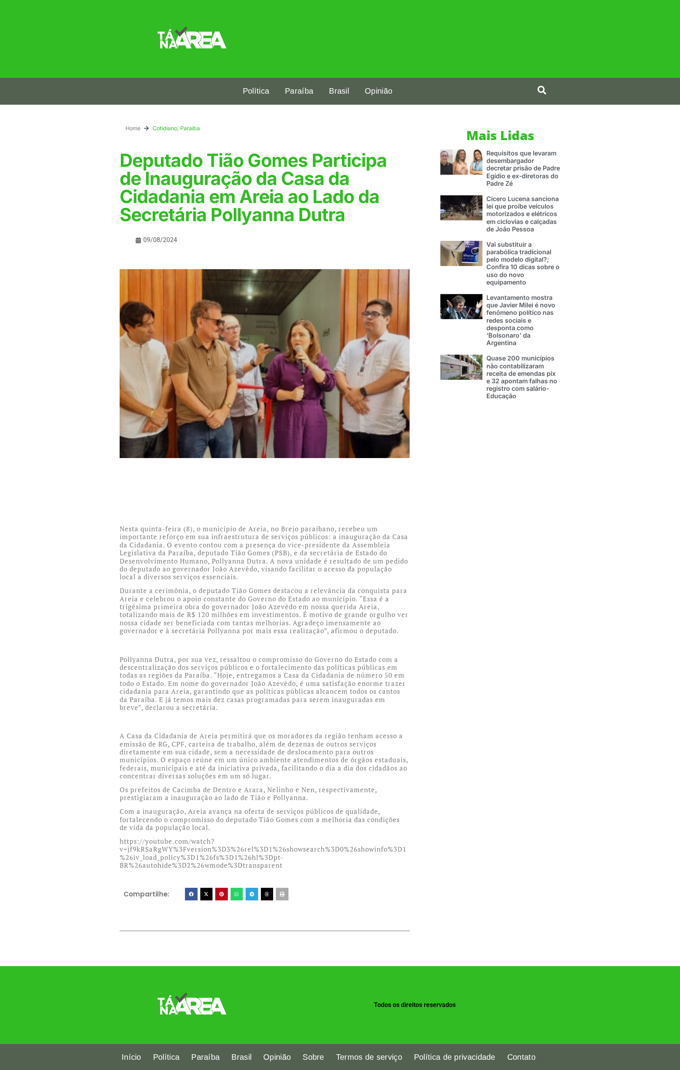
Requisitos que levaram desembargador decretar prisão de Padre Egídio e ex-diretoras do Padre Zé (523, 168)
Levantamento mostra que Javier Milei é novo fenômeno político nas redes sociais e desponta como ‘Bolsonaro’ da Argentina (520, 320)
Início (131, 1057)
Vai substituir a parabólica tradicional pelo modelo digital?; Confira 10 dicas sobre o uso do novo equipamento (523, 263)
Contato (521, 1057)
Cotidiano (165, 128)
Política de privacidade (454, 1057)
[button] (542, 90)
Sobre (313, 1057)
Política (256, 91)
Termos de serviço (369, 1057)
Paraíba (299, 91)
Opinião (378, 91)
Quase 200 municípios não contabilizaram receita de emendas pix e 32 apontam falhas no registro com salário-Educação (521, 377)
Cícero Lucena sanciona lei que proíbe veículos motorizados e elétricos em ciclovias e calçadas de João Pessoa (522, 214)
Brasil (339, 91)
